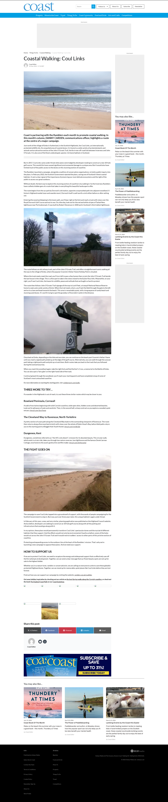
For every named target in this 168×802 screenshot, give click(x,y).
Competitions (127, 15)
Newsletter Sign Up (29, 784)
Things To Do (72, 15)
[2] (49, 593)
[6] (32, 611)
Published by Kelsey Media (32, 755)
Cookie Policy (28, 779)
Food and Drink (100, 15)
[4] (85, 593)
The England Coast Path (38, 582)
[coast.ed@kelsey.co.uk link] (40, 641)
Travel (62, 15)
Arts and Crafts (114, 15)
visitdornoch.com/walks (71, 383)
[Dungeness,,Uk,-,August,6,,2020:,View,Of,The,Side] (67, 611)
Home (26, 53)
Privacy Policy (28, 774)
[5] (102, 593)
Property (39, 15)
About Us (115, 6)
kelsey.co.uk (140, 759)
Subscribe (126, 6)
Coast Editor (33, 64)
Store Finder (27, 793)
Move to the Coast (52, 15)
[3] (67, 593)
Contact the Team (29, 765)
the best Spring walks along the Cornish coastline (84, 579)
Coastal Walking (45, 53)
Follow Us (101, 6)
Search (93, 6)
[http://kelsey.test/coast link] (45, 641)
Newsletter (138, 6)
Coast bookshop (58, 582)
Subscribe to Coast (29, 760)
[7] (49, 611)
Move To (55, 765)
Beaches (55, 755)
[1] (32, 593)
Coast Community (86, 15)
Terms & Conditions (30, 769)
